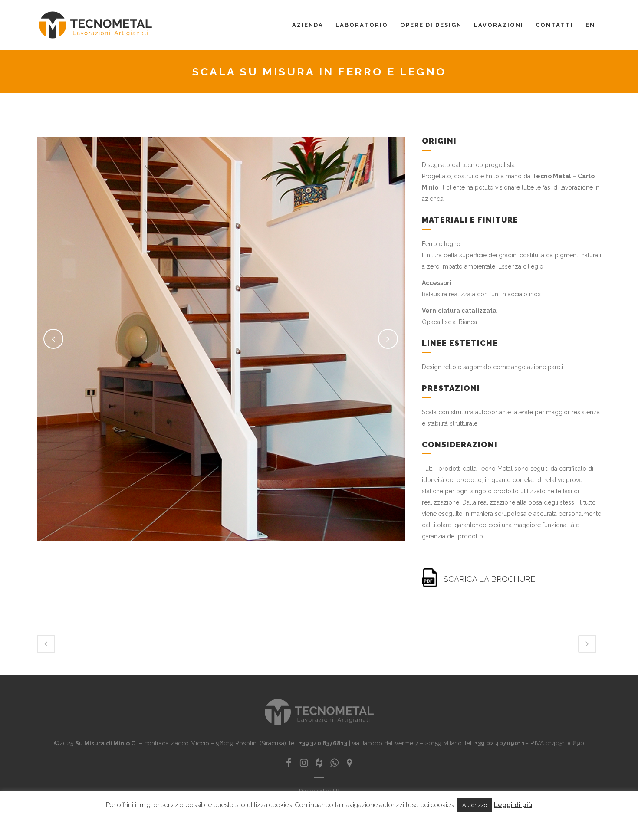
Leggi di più (513, 805)
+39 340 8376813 (323, 743)
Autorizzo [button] (474, 805)
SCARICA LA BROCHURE (489, 579)
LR (336, 790)
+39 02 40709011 (500, 743)
